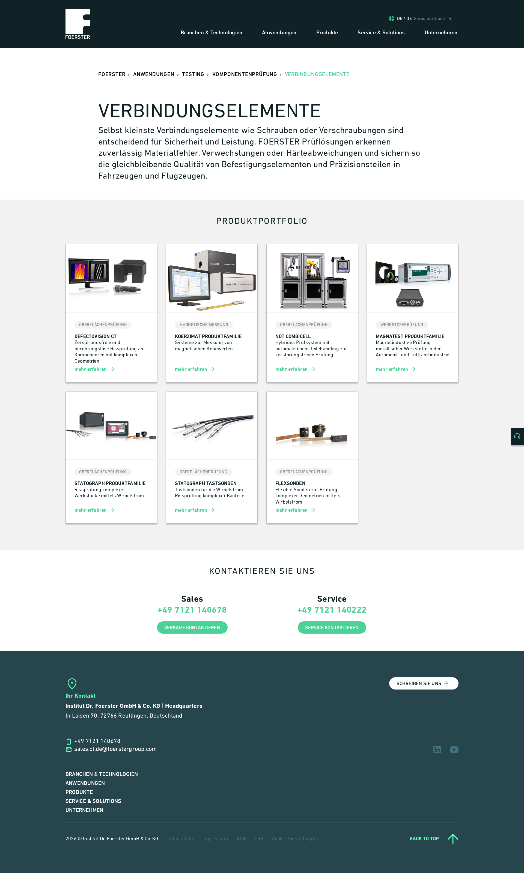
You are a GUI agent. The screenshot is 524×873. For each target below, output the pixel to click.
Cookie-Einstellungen (295, 839)
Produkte (79, 792)
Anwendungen (85, 783)
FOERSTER (111, 74)
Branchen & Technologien (102, 774)
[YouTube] (454, 749)
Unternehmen (84, 810)
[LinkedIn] (437, 749)
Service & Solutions (93, 801)
